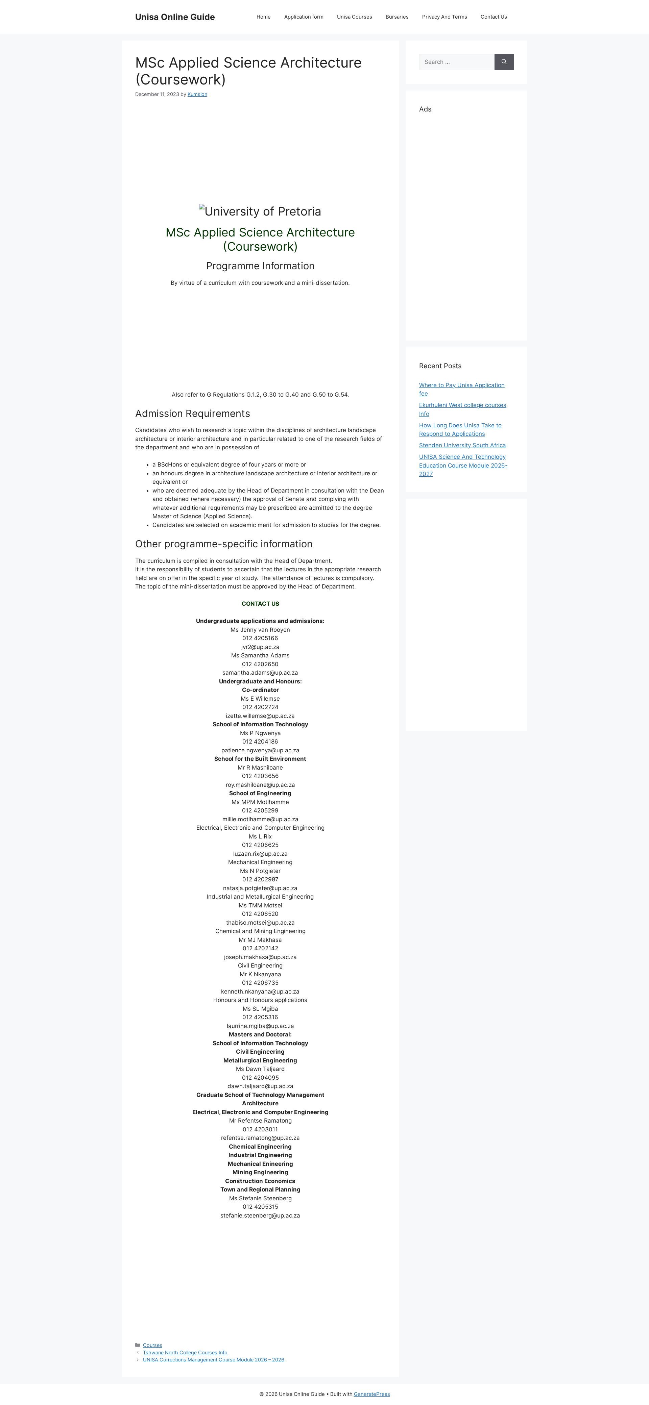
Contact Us (494, 17)
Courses (152, 1345)
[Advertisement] (260, 156)
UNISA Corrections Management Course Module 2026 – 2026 (213, 1359)
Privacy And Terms (444, 17)
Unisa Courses (354, 17)
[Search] (504, 62)
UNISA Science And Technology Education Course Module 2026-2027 (463, 465)
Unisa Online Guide (175, 17)
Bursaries (397, 17)
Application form (303, 17)
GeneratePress (372, 1394)
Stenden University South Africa (462, 445)
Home (264, 17)
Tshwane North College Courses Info (185, 1352)
